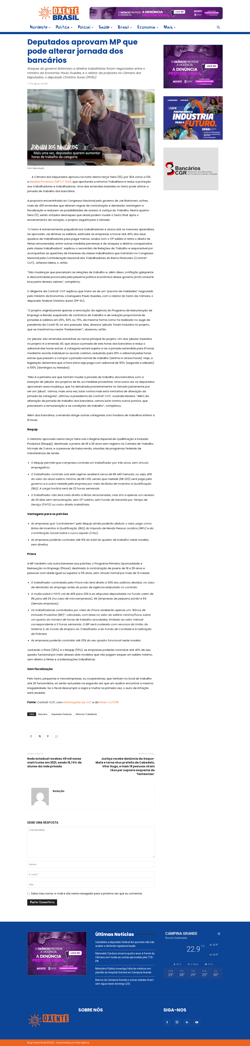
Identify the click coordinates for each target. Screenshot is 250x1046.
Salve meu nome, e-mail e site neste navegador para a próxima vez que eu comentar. (87, 893)
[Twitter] (39, 736)
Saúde (104, 27)
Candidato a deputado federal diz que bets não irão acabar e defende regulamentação (124, 944)
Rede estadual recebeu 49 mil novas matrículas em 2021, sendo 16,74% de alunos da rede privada (54, 762)
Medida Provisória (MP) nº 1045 (50, 182)
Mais (168, 27)
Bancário (42, 714)
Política (63, 27)
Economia (146, 27)
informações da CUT (77, 702)
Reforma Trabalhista (86, 714)
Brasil (123, 27)
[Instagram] (177, 1022)
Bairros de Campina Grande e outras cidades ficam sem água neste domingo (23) (124, 981)
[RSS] (187, 1022)
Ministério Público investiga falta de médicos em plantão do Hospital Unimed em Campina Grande (123, 970)
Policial (84, 27)
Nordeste (38, 27)
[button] (218, 28)
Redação (58, 791)
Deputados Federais (61, 714)
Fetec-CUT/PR (109, 702)
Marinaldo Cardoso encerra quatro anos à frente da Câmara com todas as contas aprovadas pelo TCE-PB (124, 957)
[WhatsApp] (56, 736)
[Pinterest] (47, 736)
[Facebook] (31, 736)
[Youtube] (196, 1022)
